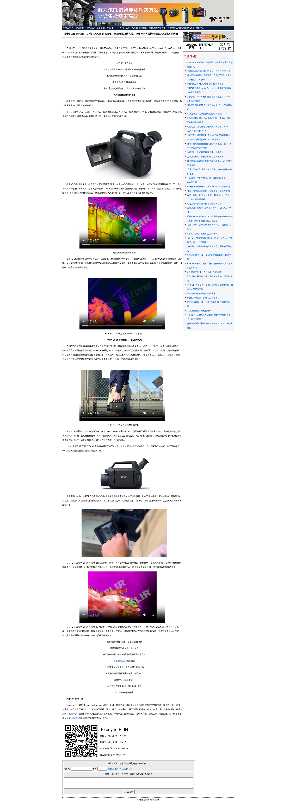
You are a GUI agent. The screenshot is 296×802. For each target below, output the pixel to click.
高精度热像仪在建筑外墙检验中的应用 (204, 203)
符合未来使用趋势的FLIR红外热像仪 (203, 139)
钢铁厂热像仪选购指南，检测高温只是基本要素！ (209, 191)
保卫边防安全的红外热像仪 (199, 310)
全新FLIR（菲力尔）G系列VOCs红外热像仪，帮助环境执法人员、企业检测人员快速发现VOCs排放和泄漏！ (156, 28)
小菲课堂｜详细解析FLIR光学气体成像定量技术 (208, 135)
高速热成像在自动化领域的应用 (201, 293)
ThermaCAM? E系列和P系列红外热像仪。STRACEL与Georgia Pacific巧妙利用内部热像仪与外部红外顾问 (209, 88)
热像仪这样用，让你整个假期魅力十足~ (205, 156)
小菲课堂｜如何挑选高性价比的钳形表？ (205, 152)
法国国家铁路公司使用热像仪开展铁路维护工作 (208, 71)
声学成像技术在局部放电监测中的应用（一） (207, 114)
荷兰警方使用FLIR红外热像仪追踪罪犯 (204, 272)
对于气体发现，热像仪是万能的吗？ (203, 233)
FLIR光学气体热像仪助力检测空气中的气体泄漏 (208, 186)
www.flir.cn (78, 718)
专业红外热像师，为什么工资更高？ (203, 298)
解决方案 (80, 28)
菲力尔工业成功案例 (95, 28)
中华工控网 (68, 28)
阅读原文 (122, 661)
